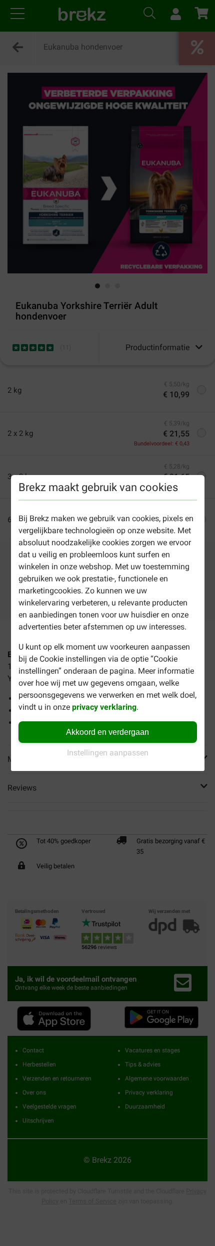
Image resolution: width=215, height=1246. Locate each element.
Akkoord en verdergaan (107, 732)
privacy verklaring (104, 707)
